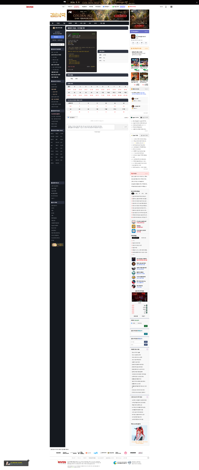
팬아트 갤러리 (54, 126)
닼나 (52, 145)
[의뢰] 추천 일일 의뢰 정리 (137, 366)
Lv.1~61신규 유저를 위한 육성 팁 (138, 407)
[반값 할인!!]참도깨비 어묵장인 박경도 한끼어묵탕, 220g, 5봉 (139, 179)
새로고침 (136, 316)
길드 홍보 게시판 (54, 101)
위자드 (61, 139)
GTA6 (52, 240)
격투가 (57, 145)
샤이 (61, 148)
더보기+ (146, 31)
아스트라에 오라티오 (55, 238)
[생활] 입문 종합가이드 (136, 378)
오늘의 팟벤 (53, 191)
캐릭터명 (140, 323)
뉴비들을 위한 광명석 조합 (137, 409)
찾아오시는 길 (118, 458)
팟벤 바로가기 (54, 205)
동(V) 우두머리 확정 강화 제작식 (138, 381)
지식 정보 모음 (55, 69)
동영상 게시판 (54, 124)
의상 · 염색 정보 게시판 (56, 119)
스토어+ (146, 48)
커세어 (57, 154)
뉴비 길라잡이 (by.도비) (136, 417)
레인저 (57, 133)
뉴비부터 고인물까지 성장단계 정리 (139, 400)
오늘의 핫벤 (53, 188)
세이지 (52, 154)
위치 (52, 142)
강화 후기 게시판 (54, 106)
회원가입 (54, 40)
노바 (61, 151)
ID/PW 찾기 (60, 40)
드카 (61, 154)
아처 (56, 148)
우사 (52, 157)
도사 (52, 160)
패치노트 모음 (55, 59)
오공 (61, 160)
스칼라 (61, 157)
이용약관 (84, 458)
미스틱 (61, 145)
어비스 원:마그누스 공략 (137, 357)
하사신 (57, 151)
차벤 (52, 210)
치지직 (52, 208)
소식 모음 (54, 57)
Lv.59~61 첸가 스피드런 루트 (138, 376)
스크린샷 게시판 (54, 121)
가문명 (133, 323)
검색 (62, 44)
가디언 (52, 151)
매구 (56, 157)
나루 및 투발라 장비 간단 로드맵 (138, 402)
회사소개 (73, 458)
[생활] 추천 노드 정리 (136, 383)
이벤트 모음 (55, 62)
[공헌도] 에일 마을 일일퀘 (137, 371)
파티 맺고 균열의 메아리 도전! (138, 414)
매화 (56, 139)
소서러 (61, 133)
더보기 (143, 316)
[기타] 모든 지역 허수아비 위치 (138, 390)
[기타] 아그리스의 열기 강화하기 (138, 392)
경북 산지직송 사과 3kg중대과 (137, 181)
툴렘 (76, 78)
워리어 (52, 133)
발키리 (52, 139)
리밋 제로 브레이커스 (55, 233)
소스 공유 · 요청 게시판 (56, 116)
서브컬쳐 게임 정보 (55, 223)
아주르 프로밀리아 (55, 235)
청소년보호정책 (101, 458)
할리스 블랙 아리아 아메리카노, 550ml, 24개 (139, 176)
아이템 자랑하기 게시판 (56, 104)
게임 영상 (53, 220)
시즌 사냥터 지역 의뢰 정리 (137, 412)
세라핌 (52, 163)
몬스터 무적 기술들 (136, 352)
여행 (52, 215)
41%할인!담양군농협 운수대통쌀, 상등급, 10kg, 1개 (139, 186)
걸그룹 (52, 213)
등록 (125, 127)
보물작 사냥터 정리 (136, 362)
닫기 (28, 461)
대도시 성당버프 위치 (136, 354)
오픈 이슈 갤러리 (54, 186)
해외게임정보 (54, 218)
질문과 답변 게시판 (55, 96)
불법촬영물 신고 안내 (110, 458)
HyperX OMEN (54, 225)
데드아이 (57, 160)
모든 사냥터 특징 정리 (136, 359)
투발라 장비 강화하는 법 (137, 404)
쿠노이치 (57, 142)
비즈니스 (79, 458)
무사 (61, 136)
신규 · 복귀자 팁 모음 (57, 67)
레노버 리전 (53, 228)
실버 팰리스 (53, 230)
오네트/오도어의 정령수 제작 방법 (139, 374)
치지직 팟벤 (53, 84)
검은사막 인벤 (58, 28)
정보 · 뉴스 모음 (54, 52)
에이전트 (57, 163)
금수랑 (57, 136)
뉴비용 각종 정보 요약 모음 (137, 419)
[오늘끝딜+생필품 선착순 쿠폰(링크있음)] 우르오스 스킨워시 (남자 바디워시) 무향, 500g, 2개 (139, 184)
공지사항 (125, 458)
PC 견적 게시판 (54, 196)
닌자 (61, 142)
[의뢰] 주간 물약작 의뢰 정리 (138, 364)
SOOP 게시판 (54, 86)
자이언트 (52, 136)
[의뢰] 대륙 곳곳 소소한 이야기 (138, 369)
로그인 (161, 6)
